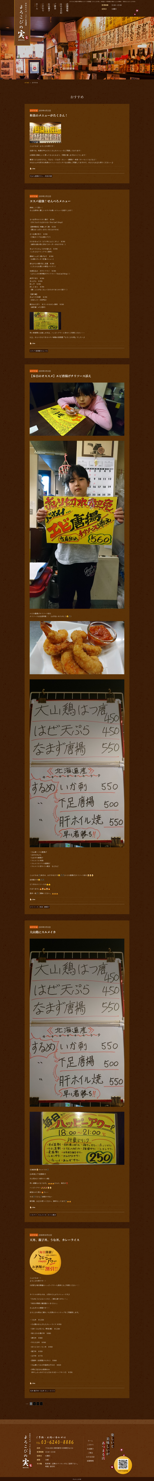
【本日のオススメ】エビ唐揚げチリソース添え (60, 376)
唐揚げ (46, 907)
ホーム (90, 1441)
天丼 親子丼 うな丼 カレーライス (42, 1391)
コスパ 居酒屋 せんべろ (39, 351)
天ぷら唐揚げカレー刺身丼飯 (41, 176)
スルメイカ (42, 1215)
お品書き (90, 1449)
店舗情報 (90, 1461)
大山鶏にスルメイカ (43, 932)
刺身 (41, 907)
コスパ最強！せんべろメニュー (50, 201)
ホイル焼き (52, 1215)
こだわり (90, 1445)
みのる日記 (90, 1457)
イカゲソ (33, 1215)
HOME (27, 83)
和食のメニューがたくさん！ (49, 115)
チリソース (34, 907)
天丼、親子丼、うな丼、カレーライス (54, 1240)
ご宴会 (90, 1453)
